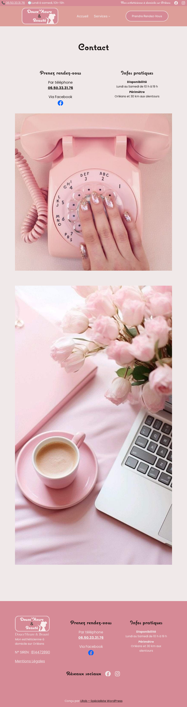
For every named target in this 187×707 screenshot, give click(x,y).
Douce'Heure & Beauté (32, 634)
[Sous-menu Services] (109, 16)
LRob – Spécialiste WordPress (101, 701)
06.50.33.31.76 (15, 3)
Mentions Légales (30, 661)
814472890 (40, 652)
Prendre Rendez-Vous (147, 16)
